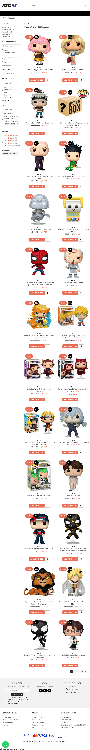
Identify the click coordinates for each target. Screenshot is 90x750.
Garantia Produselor (38, 722)
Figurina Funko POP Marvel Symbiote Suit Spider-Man (39, 656)
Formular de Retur (38, 725)
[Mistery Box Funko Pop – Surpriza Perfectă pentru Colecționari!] (73, 103)
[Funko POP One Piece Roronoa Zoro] (39, 475)
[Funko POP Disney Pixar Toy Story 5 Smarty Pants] (73, 209)
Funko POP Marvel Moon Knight (39, 229)
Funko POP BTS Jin (73, 495)
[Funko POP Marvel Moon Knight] (39, 209)
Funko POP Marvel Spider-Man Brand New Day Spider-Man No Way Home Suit (39, 284)
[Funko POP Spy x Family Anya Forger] (39, 50)
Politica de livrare (8, 722)
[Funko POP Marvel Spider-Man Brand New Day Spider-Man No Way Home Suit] (39, 262)
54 (82, 671)
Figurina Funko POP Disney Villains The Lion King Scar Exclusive (39, 603)
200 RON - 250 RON (10, 124)
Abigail (6, 50)
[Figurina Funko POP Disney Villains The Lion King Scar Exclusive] (39, 582)
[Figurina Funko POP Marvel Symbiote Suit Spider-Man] (39, 635)
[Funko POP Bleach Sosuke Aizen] (73, 635)
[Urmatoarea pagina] (85, 671)
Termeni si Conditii (9, 717)
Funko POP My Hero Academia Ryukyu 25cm (73, 603)
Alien (5, 55)
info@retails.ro (74, 692)
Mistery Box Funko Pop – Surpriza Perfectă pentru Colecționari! (73, 124)
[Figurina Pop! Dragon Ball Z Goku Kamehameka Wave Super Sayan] (73, 316)
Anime (6, 62)
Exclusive (8, 74)
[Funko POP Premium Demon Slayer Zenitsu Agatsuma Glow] (39, 316)
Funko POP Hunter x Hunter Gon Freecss (73, 176)
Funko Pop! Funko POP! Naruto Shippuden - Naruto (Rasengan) (39, 443)
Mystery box (6, 34)
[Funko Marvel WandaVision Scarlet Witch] (73, 369)
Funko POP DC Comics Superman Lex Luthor (39, 177)
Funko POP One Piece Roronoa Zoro (39, 495)
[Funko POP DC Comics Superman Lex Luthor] (39, 156)
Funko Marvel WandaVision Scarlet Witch (73, 389)
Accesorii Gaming (7, 27)
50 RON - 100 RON (9, 116)
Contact (5, 725)
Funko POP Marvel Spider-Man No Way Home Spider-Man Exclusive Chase (73, 550)
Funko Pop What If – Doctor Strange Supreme (39, 390)
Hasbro (6, 95)
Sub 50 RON (7, 114)
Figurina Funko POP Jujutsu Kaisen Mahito (73, 442)
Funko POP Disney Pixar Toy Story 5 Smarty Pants (73, 230)
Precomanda (6, 37)
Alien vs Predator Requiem (12, 58)
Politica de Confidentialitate (13, 702)
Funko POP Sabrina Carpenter (73, 70)
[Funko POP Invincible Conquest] (73, 262)
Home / (6, 18)
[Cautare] (86, 5)
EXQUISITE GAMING (10, 90)
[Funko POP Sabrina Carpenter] (73, 50)
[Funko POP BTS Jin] (73, 475)
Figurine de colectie (8, 30)
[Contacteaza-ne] (80, 13)
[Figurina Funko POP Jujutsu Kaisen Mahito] (73, 422)
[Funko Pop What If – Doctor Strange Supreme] (39, 369)
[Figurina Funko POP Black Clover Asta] (39, 103)
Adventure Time (9, 53)
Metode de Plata (37, 717)
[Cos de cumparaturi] (86, 13)
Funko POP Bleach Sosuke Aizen (73, 655)
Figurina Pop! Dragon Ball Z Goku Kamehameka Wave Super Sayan (73, 337)
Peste (6, 135)
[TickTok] (45, 690)
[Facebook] (41, 690)
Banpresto (7, 87)
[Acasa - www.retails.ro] (13, 5)
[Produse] (3, 13)
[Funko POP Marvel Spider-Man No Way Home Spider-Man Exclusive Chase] (73, 528)
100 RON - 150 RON (10, 119)
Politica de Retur (37, 720)
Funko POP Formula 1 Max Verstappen (39, 549)
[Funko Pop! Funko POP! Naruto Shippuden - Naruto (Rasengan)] (39, 422)
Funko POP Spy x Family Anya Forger (39, 70)
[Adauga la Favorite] (47, 80)
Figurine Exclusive (7, 32)
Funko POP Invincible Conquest (73, 283)
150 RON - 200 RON (10, 121)
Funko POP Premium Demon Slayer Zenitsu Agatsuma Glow (39, 337)
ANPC (34, 728)
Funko (6, 92)
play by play (7, 98)
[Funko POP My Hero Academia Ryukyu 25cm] (73, 582)
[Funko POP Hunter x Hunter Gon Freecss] (73, 156)
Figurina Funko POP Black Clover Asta (39, 123)
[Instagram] (49, 690)
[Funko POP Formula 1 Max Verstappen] (39, 528)
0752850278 (74, 689)
